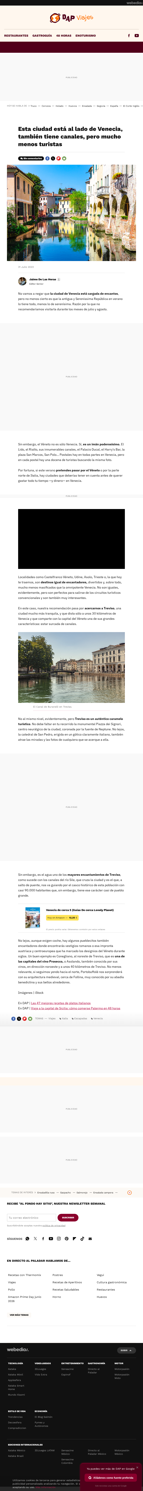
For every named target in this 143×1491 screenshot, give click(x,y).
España (114, 106)
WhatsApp (27, 1238)
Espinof (65, 1374)
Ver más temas (19, 1315)
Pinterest (66, 1238)
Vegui (100, 1275)
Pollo (11, 1289)
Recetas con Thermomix (24, 1275)
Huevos (73, 106)
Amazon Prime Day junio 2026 (24, 1299)
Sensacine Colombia (67, 1461)
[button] (44, 279)
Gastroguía (42, 35)
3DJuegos (40, 1369)
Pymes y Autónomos (41, 1424)
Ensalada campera (103, 1192)
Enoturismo (86, 35)
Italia (65, 1018)
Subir (124, 1350)
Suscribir (68, 1217)
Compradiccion (17, 1428)
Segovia (101, 106)
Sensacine (67, 1369)
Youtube (137, 35)
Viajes (71, 18)
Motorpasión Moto (122, 1376)
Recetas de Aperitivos (67, 1282)
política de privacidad (53, 1225)
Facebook (129, 35)
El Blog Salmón (43, 1417)
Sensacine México (67, 1452)
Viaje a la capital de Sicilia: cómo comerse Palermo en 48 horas (75, 1008)
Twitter (53, 158)
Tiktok (82, 1238)
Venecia (98, 1018)
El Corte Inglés (131, 106)
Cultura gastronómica (112, 1282)
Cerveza (46, 106)
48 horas (63, 35)
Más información (46, 1487)
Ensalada (87, 106)
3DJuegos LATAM (45, 1450)
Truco (34, 106)
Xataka (12, 1369)
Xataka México (16, 1450)
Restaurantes (16, 35)
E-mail (64, 158)
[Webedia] (135, 3)
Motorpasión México (122, 1452)
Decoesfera (14, 1422)
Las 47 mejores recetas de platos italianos (61, 1003)
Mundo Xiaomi (16, 1394)
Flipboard (59, 158)
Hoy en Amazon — (62, 917)
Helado (59, 106)
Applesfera (14, 1380)
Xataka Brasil (16, 1456)
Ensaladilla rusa (46, 1192)
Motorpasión (122, 1369)
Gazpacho (66, 1192)
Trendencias (15, 1417)
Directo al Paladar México (97, 1452)
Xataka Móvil (15, 1374)
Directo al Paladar (94, 1371)
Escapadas (80, 1018)
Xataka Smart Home (16, 1387)
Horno (56, 1297)
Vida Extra (41, 1374)
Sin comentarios (33, 158)
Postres (57, 1275)
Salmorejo (82, 1192)
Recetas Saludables (65, 1289)
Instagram (59, 1238)
